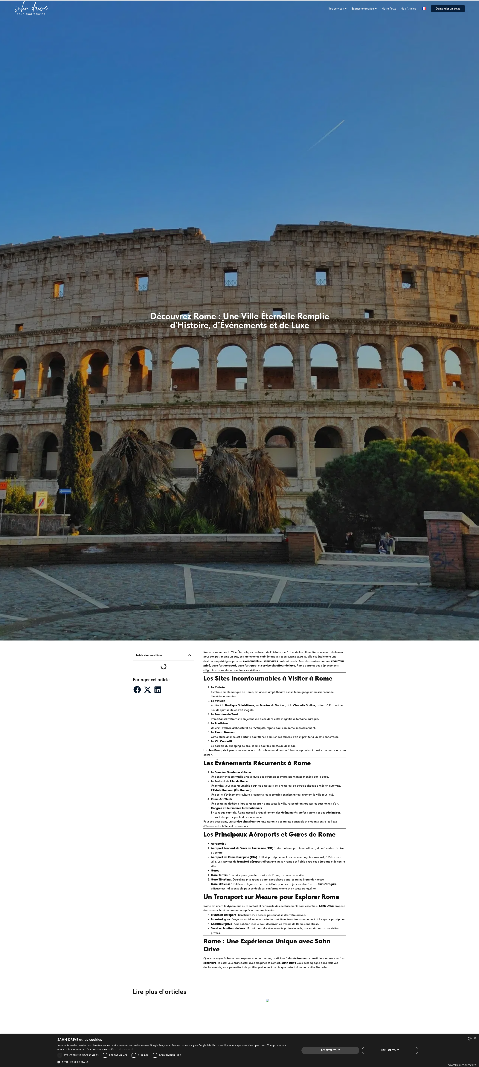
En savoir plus (127, 1049)
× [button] (474, 1038)
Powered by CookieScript (462, 1065)
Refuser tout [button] (390, 1050)
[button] (189, 655)
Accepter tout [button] (330, 1050)
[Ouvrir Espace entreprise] (376, 8)
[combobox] (470, 1038)
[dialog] (239, 1050)
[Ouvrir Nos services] (346, 8)
